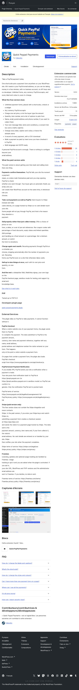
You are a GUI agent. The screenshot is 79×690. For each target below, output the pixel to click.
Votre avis (58, 165)
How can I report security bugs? (13, 600)
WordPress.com (8, 657)
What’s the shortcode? (10, 569)
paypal (74, 124)
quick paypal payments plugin (12, 308)
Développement (38, 66)
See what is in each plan (10, 288)
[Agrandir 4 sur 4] (48, 509)
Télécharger (50, 56)
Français (9, 676)
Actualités (5, 641)
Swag (63, 648)
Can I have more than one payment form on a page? (20, 581)
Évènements (64, 641)
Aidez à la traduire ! (57, 14)
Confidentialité (7, 648)
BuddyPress (7, 667)
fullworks (19, 58)
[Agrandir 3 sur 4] (48, 494)
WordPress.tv (46, 650)
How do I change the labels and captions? (17, 563)
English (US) (73, 119)
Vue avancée (59, 130)
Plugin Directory (7, 9)
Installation (24, 66)
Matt (4, 660)
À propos (5, 637)
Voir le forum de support (63, 188)
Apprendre (44, 637)
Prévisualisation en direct (67, 56)
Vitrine (23, 637)
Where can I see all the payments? (14, 587)
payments (68, 124)
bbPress (6, 664)
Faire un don (65, 644)
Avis (14, 66)
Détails (6, 66)
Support (74, 66)
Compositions (26, 648)
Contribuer (63, 637)
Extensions (25, 644)
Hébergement (7, 644)
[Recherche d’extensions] (22, 21)
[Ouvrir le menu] (76, 3)
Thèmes (24, 641)
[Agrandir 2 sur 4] (31, 494)
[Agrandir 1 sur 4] (15, 494)
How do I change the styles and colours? (16, 575)
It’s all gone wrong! (8, 593)
